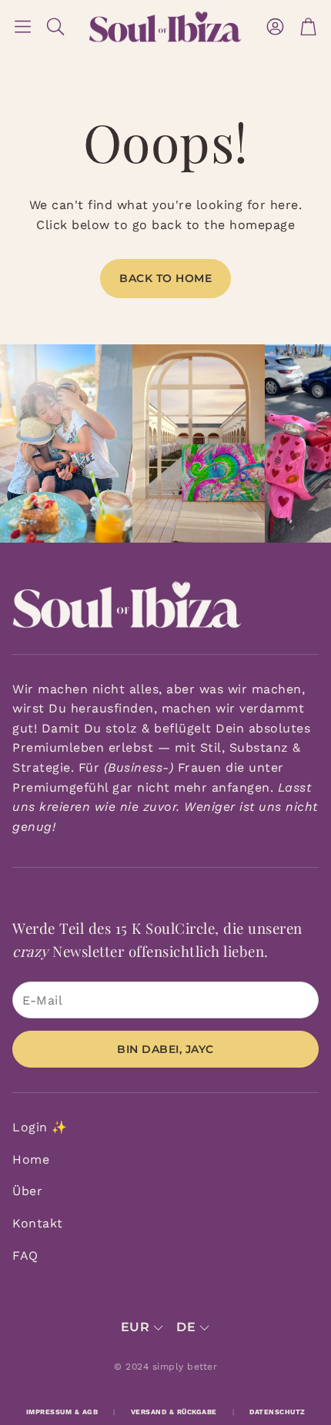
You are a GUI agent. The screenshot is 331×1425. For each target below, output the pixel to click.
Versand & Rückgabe (174, 1412)
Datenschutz (277, 1412)
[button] (22, 27)
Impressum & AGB (62, 1412)
